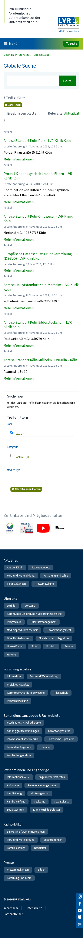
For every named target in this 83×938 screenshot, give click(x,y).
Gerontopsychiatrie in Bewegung (26, 693)
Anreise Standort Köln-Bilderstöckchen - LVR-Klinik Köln (38, 325)
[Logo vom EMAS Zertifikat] (10, 528)
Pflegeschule (14, 622)
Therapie (45, 747)
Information (14, 676)
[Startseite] (68, 21)
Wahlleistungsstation (19, 755)
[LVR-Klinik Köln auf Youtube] (79, 910)
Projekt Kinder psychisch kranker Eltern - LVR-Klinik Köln (38, 176)
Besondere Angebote (19, 747)
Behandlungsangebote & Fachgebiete (32, 715)
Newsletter (40, 848)
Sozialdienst (61, 801)
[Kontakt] (79, 917)
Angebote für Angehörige (42, 785)
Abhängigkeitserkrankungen (23, 731)
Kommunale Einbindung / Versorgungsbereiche (34, 614)
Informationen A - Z (18, 777)
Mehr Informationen (19, 159)
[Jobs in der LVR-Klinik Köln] (79, 924)
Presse (9, 862)
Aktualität (71, 113)
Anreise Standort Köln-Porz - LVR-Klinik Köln (37, 140)
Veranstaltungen (16, 584)
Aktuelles (11, 560)
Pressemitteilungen (18, 869)
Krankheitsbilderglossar (46, 809)
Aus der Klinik (14, 567)
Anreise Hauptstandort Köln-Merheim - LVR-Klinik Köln (41, 287)
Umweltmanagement (59, 630)
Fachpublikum (14, 824)
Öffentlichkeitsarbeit (18, 638)
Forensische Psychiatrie (61, 739)
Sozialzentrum (15, 809)
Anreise (69, 646)
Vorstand (30, 605)
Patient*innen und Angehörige (26, 770)
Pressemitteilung (44, 584)
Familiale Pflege (16, 801)
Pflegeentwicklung (17, 701)
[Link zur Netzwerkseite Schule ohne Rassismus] (59, 528)
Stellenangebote (40, 567)
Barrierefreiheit (13, 914)
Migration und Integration (54, 638)
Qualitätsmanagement (43, 622)
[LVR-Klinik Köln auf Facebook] (79, 903)
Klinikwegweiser (40, 793)
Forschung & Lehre (17, 669)
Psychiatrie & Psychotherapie (24, 722)
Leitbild (11, 605)
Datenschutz (34, 908)
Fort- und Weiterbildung (20, 575)
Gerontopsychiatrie (59, 731)
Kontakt (51, 646)
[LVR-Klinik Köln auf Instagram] (79, 896)
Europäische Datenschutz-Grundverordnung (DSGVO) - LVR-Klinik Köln (38, 256)
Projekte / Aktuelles (18, 684)
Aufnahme (13, 785)
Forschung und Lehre (56, 575)
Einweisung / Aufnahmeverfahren (26, 831)
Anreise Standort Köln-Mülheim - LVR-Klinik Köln (40, 360)
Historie (11, 654)
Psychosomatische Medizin (23, 739)
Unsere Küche (14, 646)
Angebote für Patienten (52, 777)
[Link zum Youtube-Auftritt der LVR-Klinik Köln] (43, 528)
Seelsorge (39, 801)
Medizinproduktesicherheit (22, 630)
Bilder (41, 869)
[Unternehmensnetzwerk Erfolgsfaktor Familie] (26, 528)
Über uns (10, 598)
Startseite (24, 55)
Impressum (11, 908)
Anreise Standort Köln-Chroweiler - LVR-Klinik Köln (38, 219)
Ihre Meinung (14, 793)
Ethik (34, 646)
